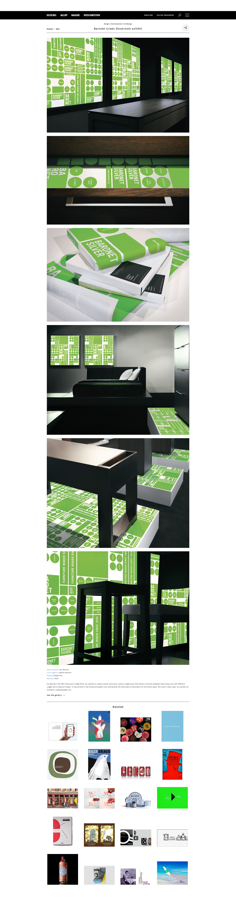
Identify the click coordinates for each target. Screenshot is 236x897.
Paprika (49, 675)
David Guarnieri (53, 670)
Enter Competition (92, 15)
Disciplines (51, 15)
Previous (50, 29)
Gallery (63, 15)
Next (58, 29)
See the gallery (54, 695)
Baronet (50, 678)
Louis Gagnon (52, 672)
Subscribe (148, 15)
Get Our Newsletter (165, 15)
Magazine (75, 15)
